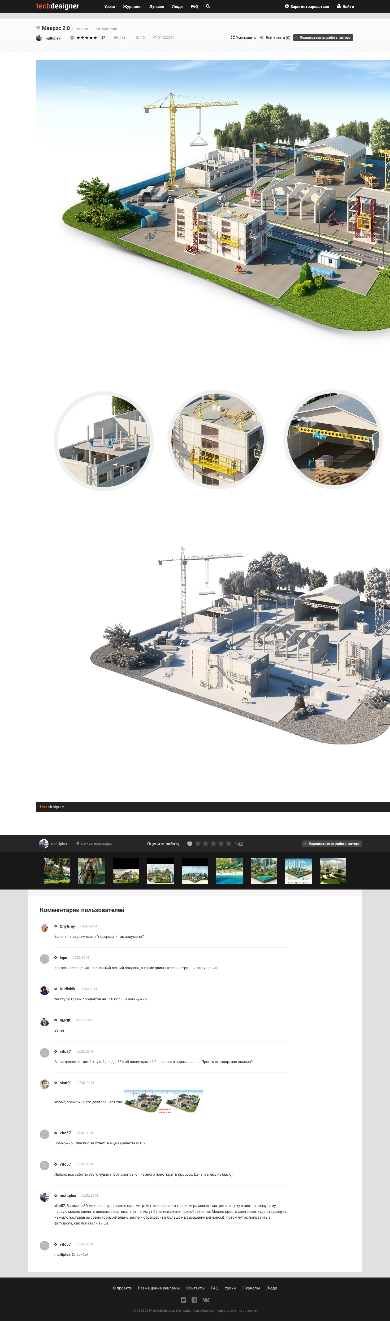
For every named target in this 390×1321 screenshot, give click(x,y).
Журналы (251, 1288)
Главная (81, 29)
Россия (87, 844)
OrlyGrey (67, 926)
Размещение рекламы (159, 1288)
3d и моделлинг (105, 29)
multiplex (59, 844)
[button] (307, 6)
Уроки (111, 6)
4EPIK (65, 1020)
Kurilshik (67, 988)
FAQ (194, 6)
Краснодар (103, 844)
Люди (177, 6)
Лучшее (156, 6)
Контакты (195, 1288)
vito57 (65, 1051)
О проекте (122, 1288)
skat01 (66, 1082)
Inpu (63, 957)
